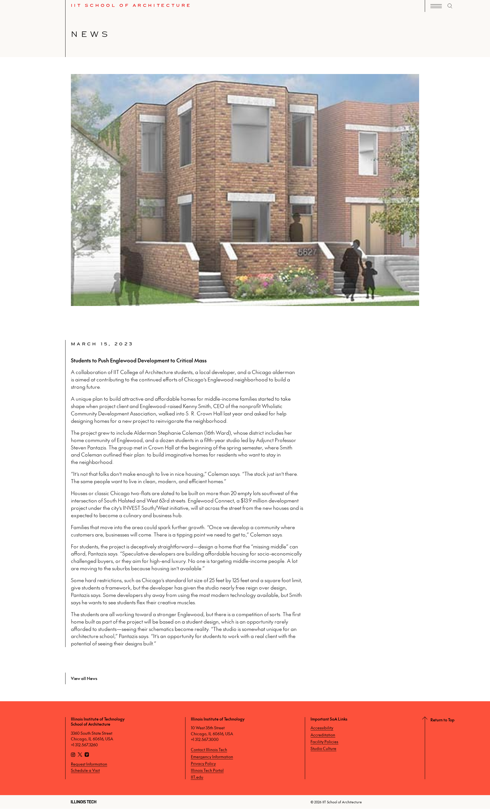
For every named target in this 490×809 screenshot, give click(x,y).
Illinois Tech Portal (207, 770)
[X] (80, 755)
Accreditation (323, 735)
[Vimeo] (87, 755)
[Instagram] (73, 755)
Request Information (89, 764)
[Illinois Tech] (83, 801)
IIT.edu (197, 777)
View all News (84, 678)
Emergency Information (212, 756)
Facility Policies (324, 741)
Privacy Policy (203, 763)
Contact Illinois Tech (209, 749)
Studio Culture (323, 748)
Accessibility (322, 727)
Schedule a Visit (85, 770)
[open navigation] (436, 6)
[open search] (450, 6)
